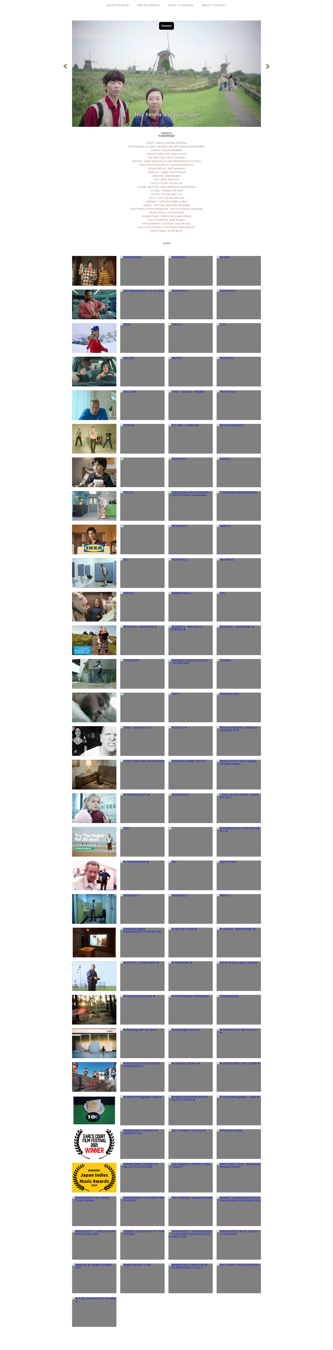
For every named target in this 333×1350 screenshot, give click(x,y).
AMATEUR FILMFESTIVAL (65, 66)
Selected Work (118, 5)
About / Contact (214, 5)
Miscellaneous (148, 5)
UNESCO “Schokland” (268, 66)
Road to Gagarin (180, 5)
